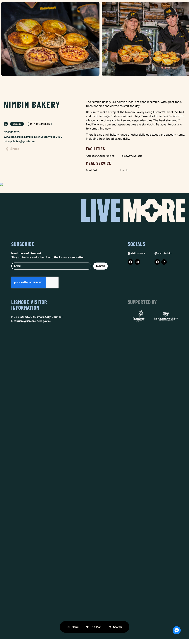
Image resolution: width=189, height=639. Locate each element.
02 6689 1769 (12, 132)
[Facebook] (130, 262)
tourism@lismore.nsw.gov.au (32, 321)
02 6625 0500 (23, 317)
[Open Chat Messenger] (177, 630)
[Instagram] (137, 262)
